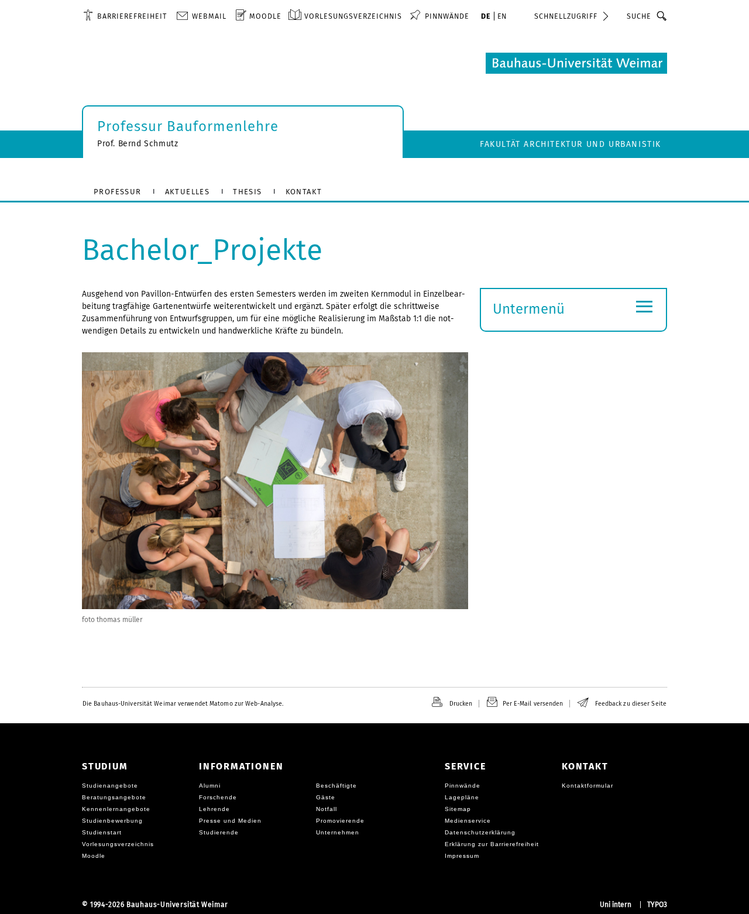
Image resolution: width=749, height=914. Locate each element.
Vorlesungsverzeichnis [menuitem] (353, 16)
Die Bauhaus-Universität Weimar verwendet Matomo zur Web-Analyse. (183, 703)
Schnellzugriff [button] (565, 16)
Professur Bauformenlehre (188, 126)
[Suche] (662, 16)
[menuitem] (125, 16)
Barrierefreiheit (132, 16)
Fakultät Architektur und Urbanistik (570, 144)
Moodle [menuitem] (265, 16)
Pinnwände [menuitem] (447, 16)
